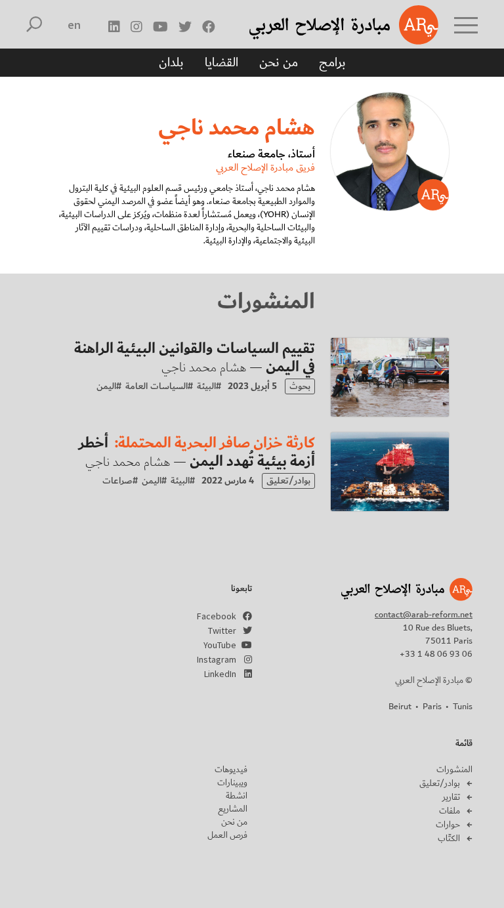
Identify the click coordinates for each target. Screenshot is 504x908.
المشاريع (232, 809)
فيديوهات (231, 769)
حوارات (448, 824)
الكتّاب (449, 838)
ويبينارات (232, 782)
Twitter (222, 630)
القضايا (221, 62)
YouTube (219, 645)
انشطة (236, 796)
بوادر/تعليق (439, 783)
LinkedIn (220, 674)
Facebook (216, 616)
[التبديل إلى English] (74, 25)
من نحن (278, 62)
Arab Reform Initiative (326, 25)
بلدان (171, 62)
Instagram (216, 659)
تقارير (451, 797)
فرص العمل (227, 835)
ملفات (449, 811)
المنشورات (454, 769)
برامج (332, 62)
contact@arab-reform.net (423, 615)
